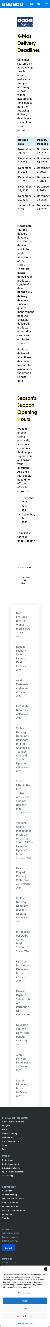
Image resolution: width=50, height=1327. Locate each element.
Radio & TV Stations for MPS (14, 1210)
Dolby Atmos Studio (10, 1164)
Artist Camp (7, 1214)
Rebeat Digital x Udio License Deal (21, 654)
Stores (5, 1129)
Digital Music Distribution (13, 1121)
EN (38, 4)
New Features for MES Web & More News (23, 620)
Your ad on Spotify (10, 1202)
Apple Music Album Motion (14, 1171)
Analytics (6, 1125)
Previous (26, 577)
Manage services (24, 1293)
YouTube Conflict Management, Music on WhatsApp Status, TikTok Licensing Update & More (24, 838)
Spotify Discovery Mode (22, 1084)
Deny (25, 1308)
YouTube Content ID (11, 1141)
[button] (45, 1269)
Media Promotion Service (13, 1198)
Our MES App (7, 1175)
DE (32, 4)
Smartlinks (6, 1218)
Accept (25, 1300)
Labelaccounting (9, 1133)
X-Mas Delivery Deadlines (22, 1058)
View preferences (25, 1316)
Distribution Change (11, 1167)
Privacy (18, 1323)
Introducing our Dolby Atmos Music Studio (23, 939)
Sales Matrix (7, 1137)
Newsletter (7, 1190)
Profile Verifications (10, 1206)
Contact (8, 1248)
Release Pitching (9, 1194)
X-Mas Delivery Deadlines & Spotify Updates (22, 905)
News (4, 1145)
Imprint (31, 1323)
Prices (4, 1149)
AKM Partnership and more (23, 684)
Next (23, 583)
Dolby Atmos (7, 1160)
